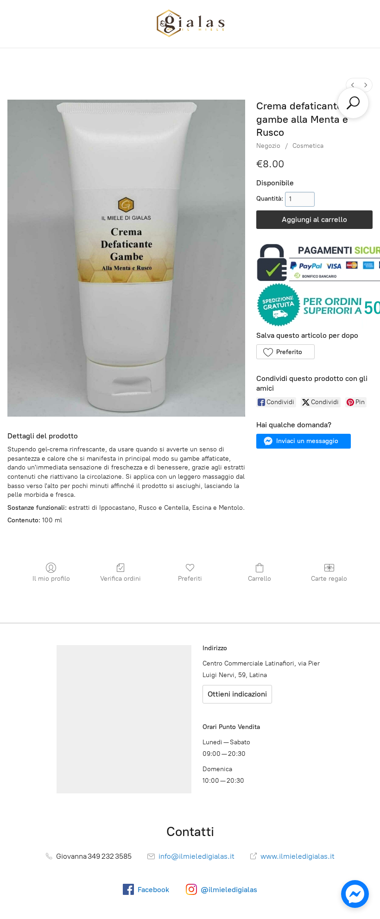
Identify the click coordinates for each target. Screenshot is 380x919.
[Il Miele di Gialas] (190, 24)
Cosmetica (307, 146)
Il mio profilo (51, 579)
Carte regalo (329, 579)
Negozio (268, 146)
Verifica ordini (120, 579)
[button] (285, 351)
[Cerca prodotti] (353, 103)
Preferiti (190, 579)
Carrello (259, 579)
